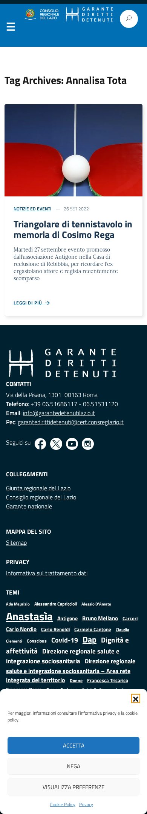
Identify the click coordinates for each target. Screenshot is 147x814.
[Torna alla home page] (89, 14)
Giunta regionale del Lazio (38, 488)
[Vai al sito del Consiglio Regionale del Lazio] (41, 14)
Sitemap (16, 542)
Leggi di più (29, 303)
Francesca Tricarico (107, 680)
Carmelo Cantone (92, 629)
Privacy (86, 804)
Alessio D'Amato (96, 604)
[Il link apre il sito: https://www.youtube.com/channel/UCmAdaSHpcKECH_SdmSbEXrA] (72, 444)
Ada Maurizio (18, 604)
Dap (89, 639)
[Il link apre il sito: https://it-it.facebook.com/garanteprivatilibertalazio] (40, 444)
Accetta (73, 745)
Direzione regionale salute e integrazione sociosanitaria (62, 656)
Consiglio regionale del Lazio (41, 497)
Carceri (130, 618)
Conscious (37, 640)
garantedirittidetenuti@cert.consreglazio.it (71, 421)
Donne (76, 680)
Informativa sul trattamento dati (46, 573)
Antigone (67, 618)
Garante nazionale (29, 506)
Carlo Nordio (21, 629)
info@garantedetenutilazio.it (59, 412)
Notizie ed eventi (32, 208)
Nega (73, 766)
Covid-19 (64, 640)
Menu (10, 28)
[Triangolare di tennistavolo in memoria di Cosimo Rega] (73, 149)
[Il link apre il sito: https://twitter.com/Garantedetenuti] (56, 444)
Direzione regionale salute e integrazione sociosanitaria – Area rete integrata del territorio (70, 670)
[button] (135, 698)
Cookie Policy (62, 804)
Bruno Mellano (100, 618)
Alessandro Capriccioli (55, 603)
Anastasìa (29, 616)
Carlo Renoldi (55, 629)
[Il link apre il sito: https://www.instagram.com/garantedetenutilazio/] (88, 444)
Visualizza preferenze (73, 787)
